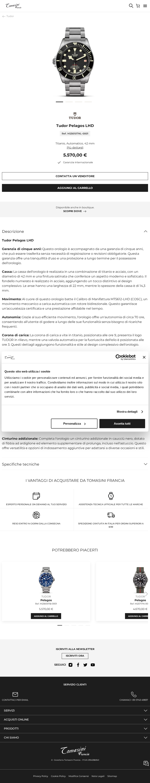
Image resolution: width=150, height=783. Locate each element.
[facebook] (78, 665)
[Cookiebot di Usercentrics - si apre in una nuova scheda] (118, 357)
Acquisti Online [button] (16, 719)
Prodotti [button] (11, 728)
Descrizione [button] (13, 231)
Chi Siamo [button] (11, 737)
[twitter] (85, 665)
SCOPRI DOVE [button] (72, 211)
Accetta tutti (122, 423)
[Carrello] (138, 6)
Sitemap (112, 776)
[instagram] (70, 665)
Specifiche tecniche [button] (20, 464)
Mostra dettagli (127, 411)
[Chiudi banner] (144, 357)
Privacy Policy (40, 776)
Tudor (10, 16)
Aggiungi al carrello (46, 616)
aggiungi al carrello (75, 188)
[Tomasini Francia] (13, 6)
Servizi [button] (9, 710)
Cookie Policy (58, 776)
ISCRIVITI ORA (75, 655)
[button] (145, 6)
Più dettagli (75, 147)
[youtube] (93, 665)
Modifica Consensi (79, 776)
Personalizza (72, 423)
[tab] (59, 625)
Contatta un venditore (75, 176)
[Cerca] (131, 6)
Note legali (98, 776)
